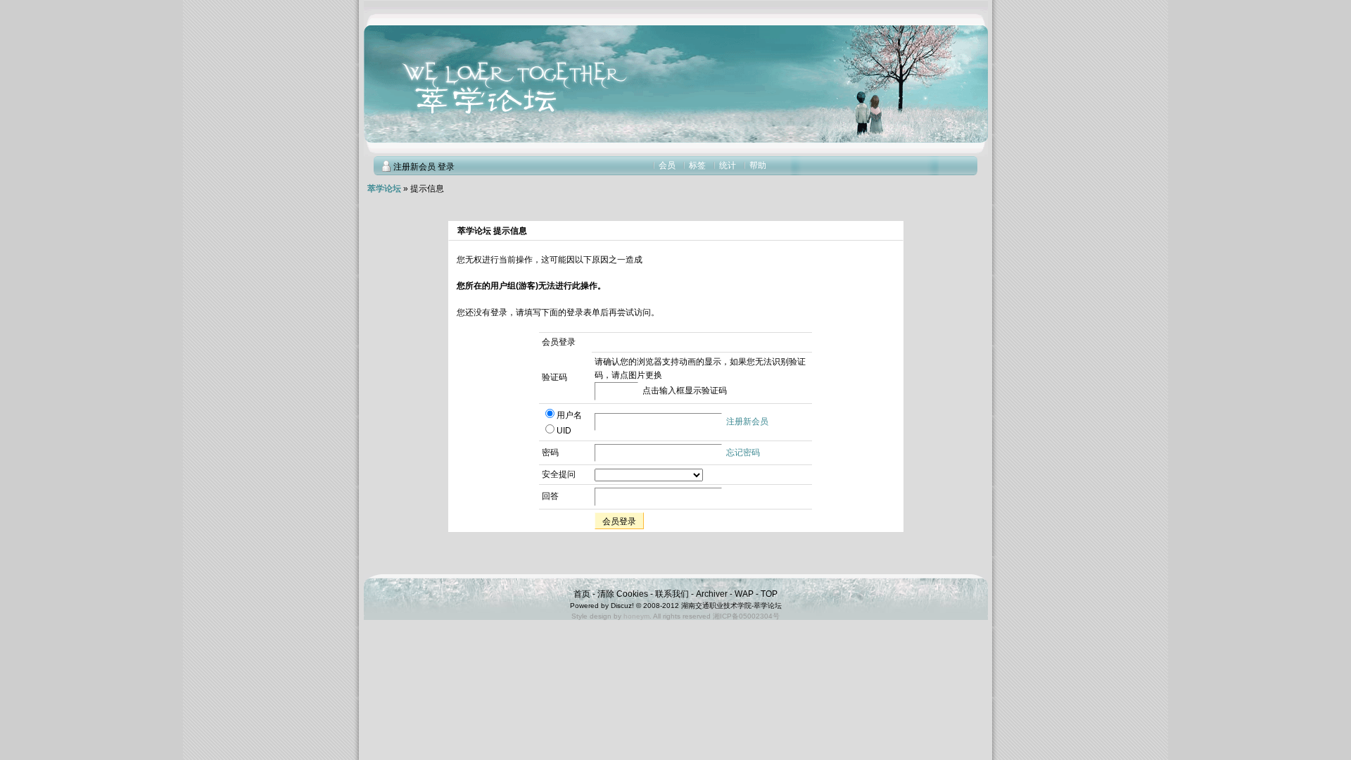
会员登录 (619, 521)
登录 (446, 167)
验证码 (554, 377)
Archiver (712, 594)
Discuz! (622, 605)
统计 (727, 165)
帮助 (757, 165)
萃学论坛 (384, 189)
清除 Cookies (622, 594)
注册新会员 (414, 167)
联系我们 (672, 594)
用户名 (569, 415)
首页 (581, 594)
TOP (769, 594)
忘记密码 (743, 452)
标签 (697, 165)
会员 (667, 165)
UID (564, 431)
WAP (744, 594)
